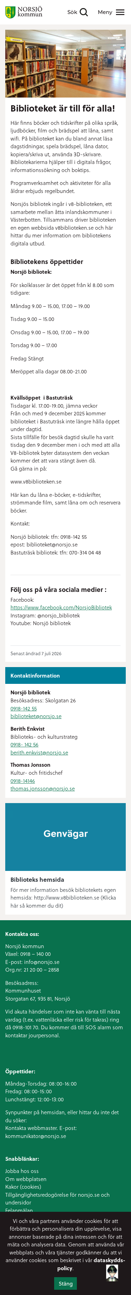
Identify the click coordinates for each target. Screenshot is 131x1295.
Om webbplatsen (25, 1179)
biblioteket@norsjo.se (35, 716)
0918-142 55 (23, 708)
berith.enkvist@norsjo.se (39, 752)
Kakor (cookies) (23, 1186)
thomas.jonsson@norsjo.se (42, 788)
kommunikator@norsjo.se (35, 1136)
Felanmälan (19, 1210)
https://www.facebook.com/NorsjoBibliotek (61, 607)
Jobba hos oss (22, 1171)
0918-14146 (22, 781)
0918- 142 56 (24, 744)
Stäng (66, 1283)
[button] (112, 1278)
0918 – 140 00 (35, 954)
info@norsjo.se (41, 962)
